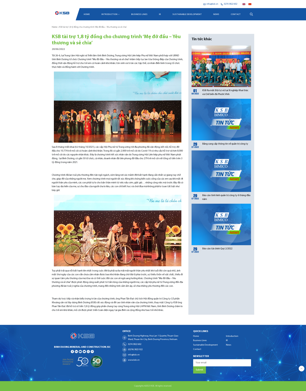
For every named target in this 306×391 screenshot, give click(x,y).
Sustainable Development (187, 14)
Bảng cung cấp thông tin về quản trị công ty (225, 144)
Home (87, 14)
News (216, 14)
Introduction (109, 14)
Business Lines (139, 14)
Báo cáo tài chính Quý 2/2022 (217, 248)
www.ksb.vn (134, 360)
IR (160, 14)
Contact (236, 14)
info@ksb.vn (134, 355)
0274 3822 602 (134, 344)
